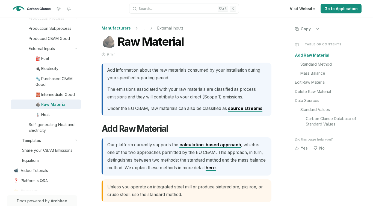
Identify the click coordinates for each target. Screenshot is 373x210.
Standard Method (316, 64)
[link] (53, 18)
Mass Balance (312, 73)
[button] (76, 18)
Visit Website (302, 8)
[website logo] (31, 8)
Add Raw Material (312, 55)
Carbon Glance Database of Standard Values (331, 121)
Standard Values (315, 109)
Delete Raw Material (313, 91)
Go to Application (341, 8)
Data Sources (307, 100)
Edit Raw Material (310, 82)
